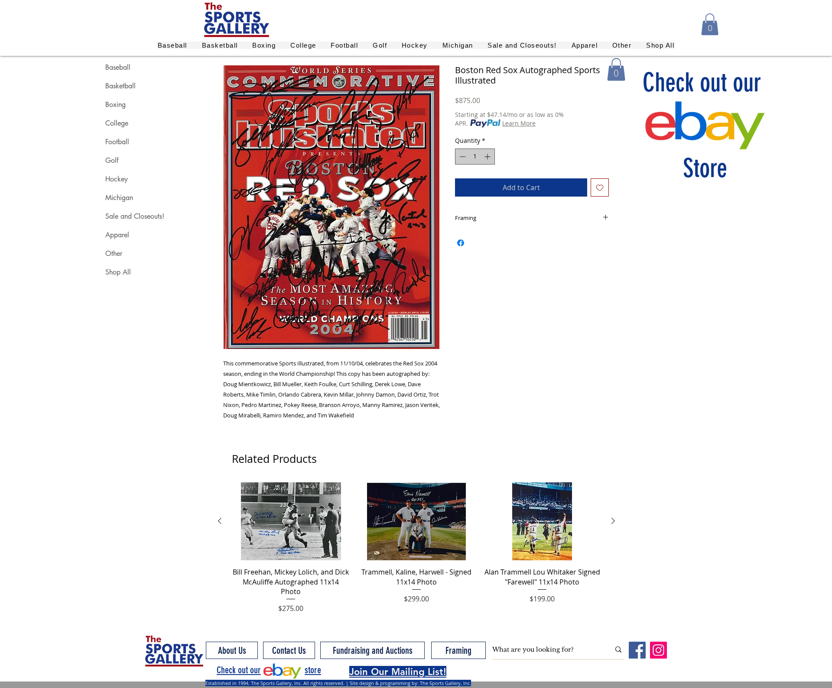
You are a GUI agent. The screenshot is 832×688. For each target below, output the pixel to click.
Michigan (119, 197)
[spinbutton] (475, 156)
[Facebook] (637, 650)
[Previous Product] (219, 521)
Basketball (120, 85)
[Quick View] (290, 521)
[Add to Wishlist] (600, 187)
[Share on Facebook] (460, 243)
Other (113, 253)
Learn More (519, 123)
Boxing (115, 104)
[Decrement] (461, 156)
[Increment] (488, 156)
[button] (710, 24)
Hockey (116, 179)
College (116, 123)
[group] (416, 548)
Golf (111, 160)
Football (117, 141)
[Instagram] (658, 650)
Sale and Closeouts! (134, 216)
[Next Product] (613, 521)
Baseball (117, 67)
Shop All (118, 272)
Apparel (117, 234)
